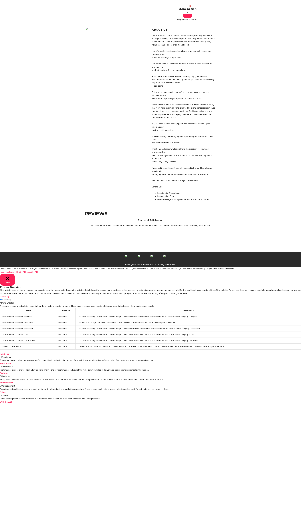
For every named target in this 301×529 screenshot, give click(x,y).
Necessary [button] (4, 296)
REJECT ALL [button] (21, 272)
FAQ (146, 6)
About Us (137, 6)
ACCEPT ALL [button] (33, 272)
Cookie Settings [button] (7, 272)
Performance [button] (5, 363)
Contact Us (156, 6)
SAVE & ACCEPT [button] (7, 402)
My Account (169, 6)
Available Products (121, 6)
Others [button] (3, 392)
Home (106, 6)
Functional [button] (4, 354)
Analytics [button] (4, 373)
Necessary (6, 299)
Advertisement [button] (6, 382)
